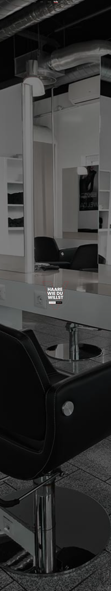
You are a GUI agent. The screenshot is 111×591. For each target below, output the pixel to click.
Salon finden (52, 302)
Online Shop (58, 302)
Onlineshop (77, 1)
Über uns (49, 1)
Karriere (61, 1)
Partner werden (69, 1)
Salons (41, 1)
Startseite (34, 1)
